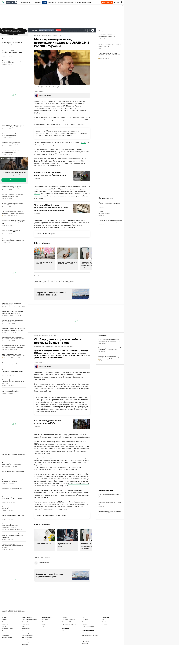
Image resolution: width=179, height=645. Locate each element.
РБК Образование (7, 637)
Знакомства (85, 643)
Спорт (4, 385)
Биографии (5, 633)
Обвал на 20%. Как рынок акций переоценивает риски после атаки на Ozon (109, 54)
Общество (5, 137)
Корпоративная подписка (69, 624)
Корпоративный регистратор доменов (90, 635)
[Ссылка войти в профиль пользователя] (121, 2)
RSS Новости (65, 630)
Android (104, 622)
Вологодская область (27, 630)
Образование (102, 40)
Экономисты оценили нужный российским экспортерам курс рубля (109, 356)
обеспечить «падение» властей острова (74, 437)
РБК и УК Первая (6, 475)
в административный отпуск (63, 191)
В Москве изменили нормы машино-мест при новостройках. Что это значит (109, 340)
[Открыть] (14, 2)
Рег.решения (85, 641)
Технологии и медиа (7, 315)
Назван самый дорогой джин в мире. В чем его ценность (109, 45)
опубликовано (65, 377)
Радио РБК (9, 2)
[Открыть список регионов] (115, 2)
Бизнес (4, 375)
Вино (99, 48)
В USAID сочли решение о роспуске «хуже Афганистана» (51, 173)
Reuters (37, 193)
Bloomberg (51, 441)
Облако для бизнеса (87, 633)
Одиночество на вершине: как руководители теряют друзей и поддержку (107, 36)
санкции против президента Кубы (75, 474)
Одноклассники (46, 622)
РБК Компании (6, 466)
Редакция (84, 624)
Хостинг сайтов (86, 639)
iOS (103, 619)
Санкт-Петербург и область (29, 619)
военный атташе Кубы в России (51, 481)
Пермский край (26, 639)
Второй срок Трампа (40, 35)
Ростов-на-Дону (26, 642)
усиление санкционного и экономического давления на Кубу (56, 444)
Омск (23, 626)
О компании (85, 619)
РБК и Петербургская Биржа (9, 307)
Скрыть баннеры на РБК (68, 619)
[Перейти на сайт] (14, 32)
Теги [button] (35, 276)
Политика (4, 46)
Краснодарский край (27, 635)
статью (83, 142)
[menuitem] (25, 2)
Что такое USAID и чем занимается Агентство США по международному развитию (51, 207)
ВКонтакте (45, 619)
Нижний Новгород (27, 637)
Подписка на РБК (66, 622)
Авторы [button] (36, 557)
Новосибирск (25, 624)
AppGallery (105, 624)
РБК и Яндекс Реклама (8, 529)
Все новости (7, 39)
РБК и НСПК (5, 349)
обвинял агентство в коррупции (55, 220)
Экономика (5, 622)
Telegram (51, 234)
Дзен (43, 626)
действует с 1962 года (78, 397)
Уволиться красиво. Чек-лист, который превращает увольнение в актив (109, 348)
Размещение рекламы (88, 626)
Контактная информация (88, 622)
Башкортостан (26, 628)
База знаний (37, 213)
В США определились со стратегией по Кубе (47, 422)
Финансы (4, 630)
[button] (115, 2)
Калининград (25, 633)
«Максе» (62, 515)
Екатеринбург (26, 622)
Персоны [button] (41, 276)
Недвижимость (102, 343)
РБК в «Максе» (42, 243)
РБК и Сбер (5, 198)
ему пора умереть (69, 227)
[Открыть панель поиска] (118, 2)
